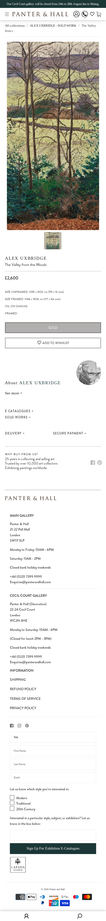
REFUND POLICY (23, 688)
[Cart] (98, 14)
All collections (15, 25)
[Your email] (53, 777)
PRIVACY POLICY (23, 708)
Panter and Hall (57, 889)
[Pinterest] (99, 462)
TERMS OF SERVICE (25, 698)
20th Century (25, 809)
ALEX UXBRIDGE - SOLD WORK (53, 25)
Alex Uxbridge (26, 258)
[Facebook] (92, 462)
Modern (21, 797)
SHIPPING (18, 679)
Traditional (23, 803)
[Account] (76, 17)
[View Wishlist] (92, 15)
